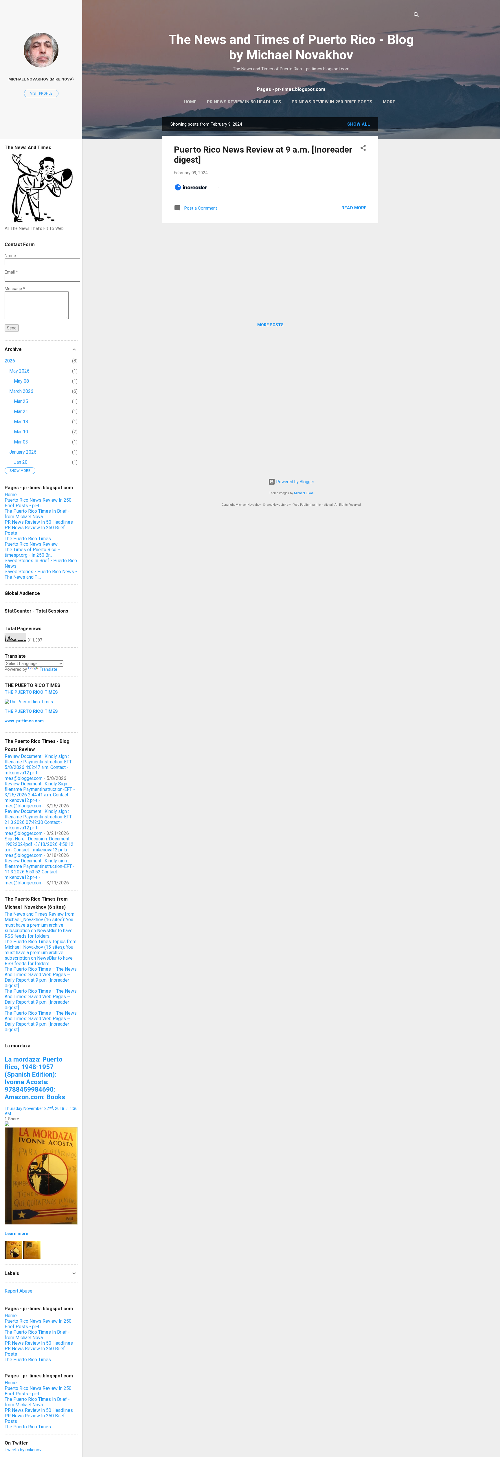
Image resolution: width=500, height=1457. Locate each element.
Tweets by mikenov (23, 1449)
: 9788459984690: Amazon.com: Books (35, 1078)
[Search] (416, 16)
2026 (10, 361)
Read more (354, 207)
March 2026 (21, 391)
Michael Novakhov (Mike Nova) (41, 79)
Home (190, 102)
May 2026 (19, 371)
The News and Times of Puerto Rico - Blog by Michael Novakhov (291, 47)
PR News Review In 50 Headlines (244, 102)
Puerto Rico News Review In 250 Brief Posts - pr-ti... (38, 502)
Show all (358, 124)
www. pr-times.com (24, 720)
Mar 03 (21, 442)
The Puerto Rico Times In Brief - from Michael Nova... (37, 513)
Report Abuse (18, 1291)
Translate (48, 669)
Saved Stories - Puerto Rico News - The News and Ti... (41, 574)
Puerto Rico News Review (31, 544)
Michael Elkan (304, 493)
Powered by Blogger (294, 481)
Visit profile (41, 93)
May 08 (21, 381)
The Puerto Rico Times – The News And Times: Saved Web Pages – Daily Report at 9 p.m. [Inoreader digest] (41, 977)
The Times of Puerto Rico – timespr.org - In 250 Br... (32, 552)
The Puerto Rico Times (28, 538)
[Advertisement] (401, 204)
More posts (270, 324)
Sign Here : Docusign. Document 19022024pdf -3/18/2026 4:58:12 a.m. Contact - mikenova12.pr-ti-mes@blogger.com (39, 847)
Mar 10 (21, 432)
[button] (363, 148)
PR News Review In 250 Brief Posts (332, 102)
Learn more (16, 1233)
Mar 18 (21, 421)
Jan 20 (20, 462)
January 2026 (22, 452)
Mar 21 (21, 411)
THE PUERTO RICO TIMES (31, 692)
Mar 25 (21, 401)
